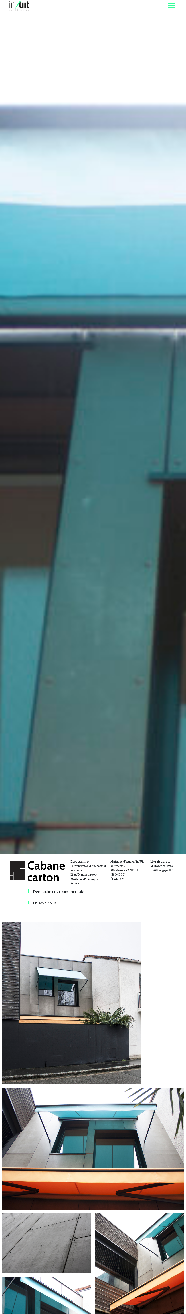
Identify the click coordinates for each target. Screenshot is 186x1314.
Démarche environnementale (58, 891)
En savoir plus (44, 902)
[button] (71, 893)
